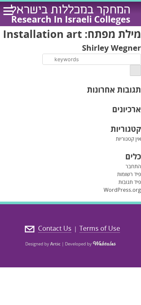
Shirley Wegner (111, 47)
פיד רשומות (129, 174)
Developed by (79, 244)
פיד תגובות (129, 182)
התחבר (133, 166)
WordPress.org (122, 189)
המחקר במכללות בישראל (70, 10)
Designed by (43, 244)
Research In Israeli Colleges (70, 19)
